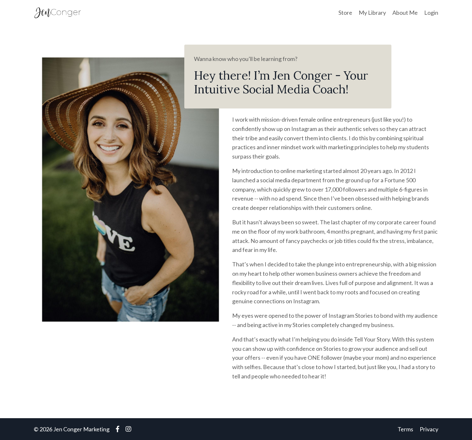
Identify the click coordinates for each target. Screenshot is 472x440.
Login (431, 12)
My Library (372, 12)
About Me (405, 12)
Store (345, 12)
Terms (405, 429)
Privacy (429, 429)
